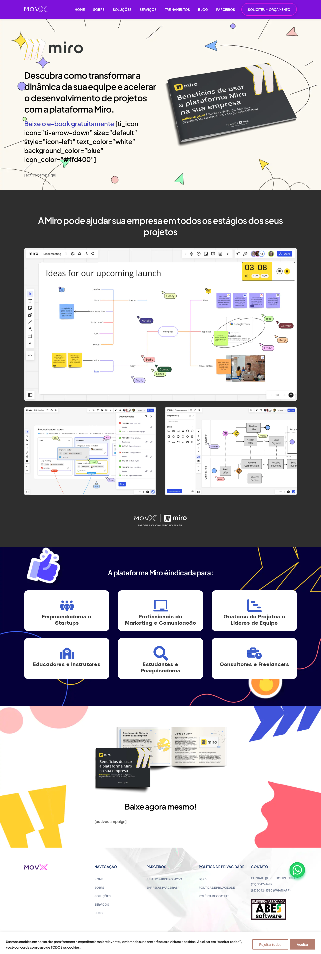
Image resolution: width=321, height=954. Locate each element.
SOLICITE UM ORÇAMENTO (269, 9)
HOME (80, 9)
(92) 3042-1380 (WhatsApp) (270, 890)
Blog (98, 913)
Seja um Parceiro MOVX (164, 879)
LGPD (203, 879)
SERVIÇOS (148, 9)
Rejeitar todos (270, 944)
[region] (160, 943)
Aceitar (302, 944)
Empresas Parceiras (162, 887)
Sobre (99, 887)
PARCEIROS (225, 9)
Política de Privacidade (217, 887)
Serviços (101, 904)
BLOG (203, 9)
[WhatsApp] (297, 870)
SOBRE (98, 9)
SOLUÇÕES (122, 9)
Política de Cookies (214, 896)
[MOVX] (36, 10)
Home (98, 879)
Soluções (102, 896)
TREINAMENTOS (177, 9)
